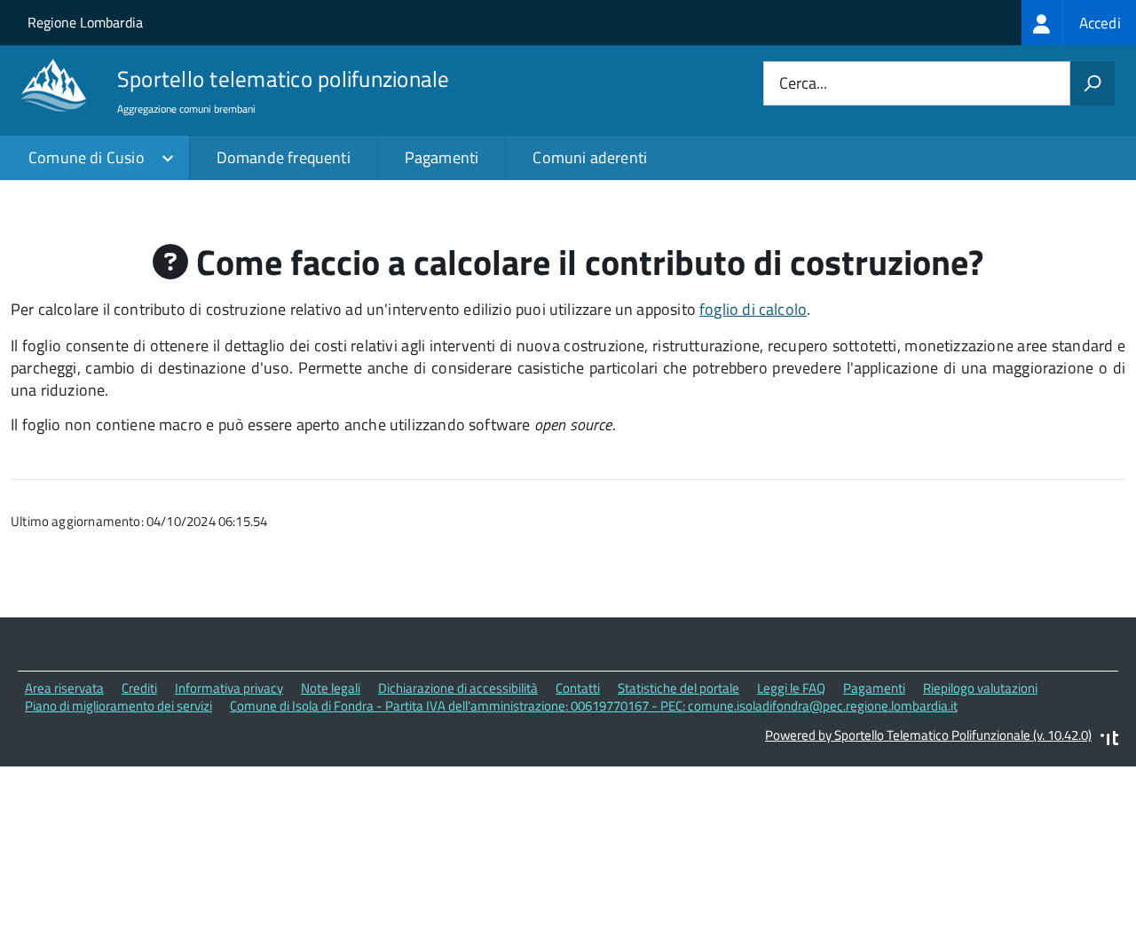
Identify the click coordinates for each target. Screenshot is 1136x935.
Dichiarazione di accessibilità (458, 688)
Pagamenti (442, 157)
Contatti (578, 688)
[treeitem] (1079, 22)
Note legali (330, 688)
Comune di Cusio (86, 157)
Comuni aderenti (589, 157)
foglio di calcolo (753, 309)
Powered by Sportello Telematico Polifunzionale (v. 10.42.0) (928, 735)
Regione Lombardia (85, 22)
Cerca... (803, 84)
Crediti (139, 688)
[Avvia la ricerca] (1092, 83)
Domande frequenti (284, 157)
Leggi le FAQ (791, 688)
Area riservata (64, 688)
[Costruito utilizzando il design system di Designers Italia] (1109, 740)
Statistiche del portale (678, 688)
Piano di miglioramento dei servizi (118, 705)
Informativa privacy (229, 688)
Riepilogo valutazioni (980, 688)
